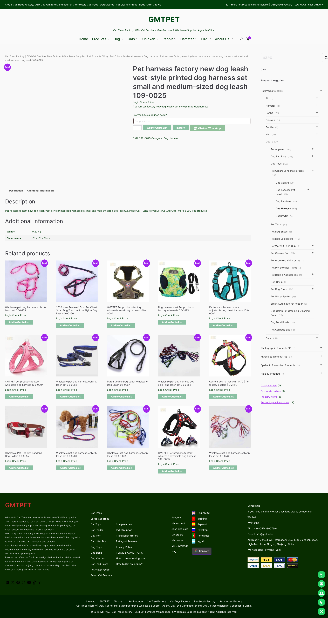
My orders (177, 534)
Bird (204, 39)
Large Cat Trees (100, 518)
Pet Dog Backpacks (285, 238)
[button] (108, 39)
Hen (271, 134)
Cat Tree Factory (156, 601)
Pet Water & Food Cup (285, 245)
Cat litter (95, 535)
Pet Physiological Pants (286, 267)
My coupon (178, 540)
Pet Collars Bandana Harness (125, 56)
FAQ (174, 551)
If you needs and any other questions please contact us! (280, 511)
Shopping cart (180, 528)
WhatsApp (253, 522)
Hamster (187, 39)
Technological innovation (275, 402)
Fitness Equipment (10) (277, 356)
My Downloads (180, 545)
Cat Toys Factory (180, 601)
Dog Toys (279, 163)
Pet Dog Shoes (281, 231)
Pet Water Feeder (283, 296)
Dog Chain (279, 281)
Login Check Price (143, 102)
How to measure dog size (130, 558)
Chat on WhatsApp (209, 128)
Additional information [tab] (40, 190)
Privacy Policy (124, 547)
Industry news (269, 396)
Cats (131, 39)
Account (176, 517)
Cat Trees (96, 512)
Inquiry (180, 127)
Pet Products (94, 56)
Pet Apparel (281, 149)
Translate (204, 551)
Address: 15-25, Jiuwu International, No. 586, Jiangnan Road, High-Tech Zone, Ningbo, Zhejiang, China (283, 542)
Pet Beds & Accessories (287, 274)
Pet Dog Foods (282, 289)
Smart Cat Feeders (101, 575)
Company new (269, 385)
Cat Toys (96, 524)
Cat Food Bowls (99, 563)
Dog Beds (96, 552)
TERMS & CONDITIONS (129, 552)
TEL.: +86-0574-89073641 (263, 528)
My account (178, 523)
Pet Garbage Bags (283, 329)
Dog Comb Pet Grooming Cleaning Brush (290, 313)
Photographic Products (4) (278, 348)
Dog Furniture (282, 156)
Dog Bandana (286, 201)
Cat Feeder (97, 529)
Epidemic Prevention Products (280, 365)
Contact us (254, 505)
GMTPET (164, 19)
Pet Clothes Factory (231, 601)
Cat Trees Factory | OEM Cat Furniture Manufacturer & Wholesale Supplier (45, 56)
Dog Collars (285, 182)
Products (99, 39)
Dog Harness (151, 56)
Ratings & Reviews (126, 541)
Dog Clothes (98, 558)
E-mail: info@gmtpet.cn (261, 534)
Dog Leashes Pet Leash (285, 192)
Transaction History (127, 535)
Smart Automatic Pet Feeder (289, 303)
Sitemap (90, 601)
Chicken (148, 39)
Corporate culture (271, 391)
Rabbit (168, 39)
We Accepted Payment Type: (264, 549)
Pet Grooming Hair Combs (287, 260)
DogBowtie (284, 215)
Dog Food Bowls (283, 322)
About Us (222, 39)
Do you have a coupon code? (150, 114)
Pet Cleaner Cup (283, 253)
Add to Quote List (157, 127)
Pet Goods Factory (204, 601)
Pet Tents (279, 224)
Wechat (252, 517)
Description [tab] (16, 190)
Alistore (118, 601)
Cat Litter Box (98, 541)
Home (83, 39)
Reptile (272, 127)
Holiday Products (273, 373)
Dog (117, 39)
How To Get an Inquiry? (129, 563)
